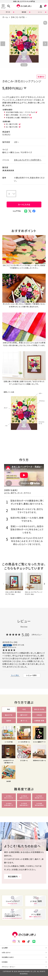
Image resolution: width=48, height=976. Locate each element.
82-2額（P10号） (12, 124)
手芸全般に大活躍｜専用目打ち (18, 117)
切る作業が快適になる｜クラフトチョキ (20, 112)
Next (45, 43)
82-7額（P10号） (12, 127)
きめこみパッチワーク (37, 17)
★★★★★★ (8, 170)
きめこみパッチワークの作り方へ (27, 159)
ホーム (5, 17)
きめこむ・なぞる (18, 17)
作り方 (8, 12)
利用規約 (5, 962)
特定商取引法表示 (8, 957)
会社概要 (5, 948)
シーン (40, 12)
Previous (2, 43)
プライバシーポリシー (8, 967)
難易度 (24, 12)
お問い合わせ (6, 952)
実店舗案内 (13, 876)
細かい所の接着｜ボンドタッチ (17, 115)
